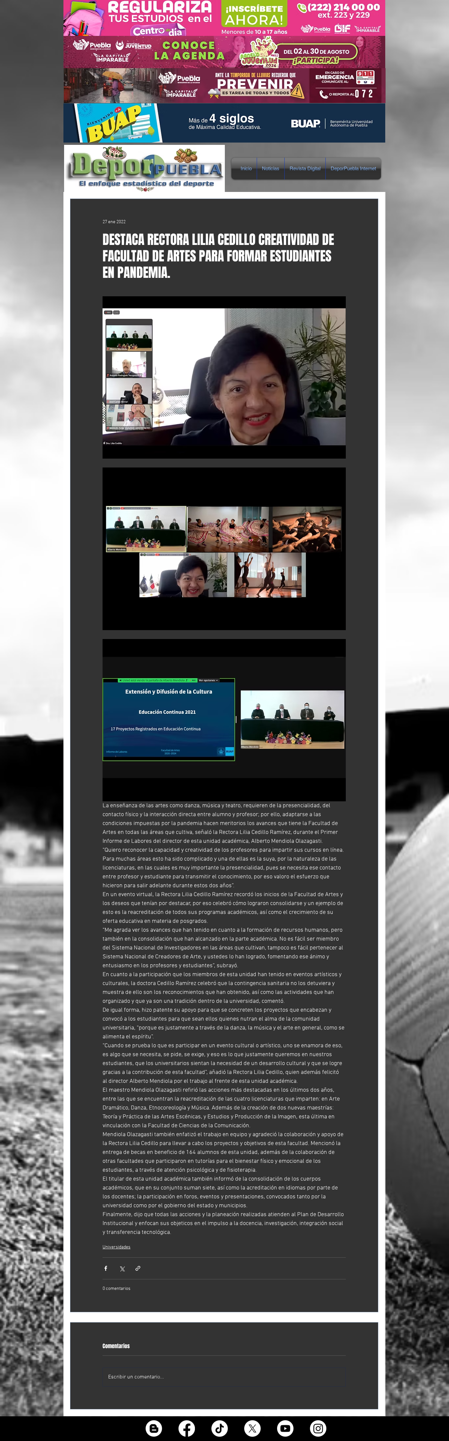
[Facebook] (186, 1428)
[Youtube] (285, 1428)
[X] (252, 1428)
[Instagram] (318, 1428)
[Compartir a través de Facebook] (106, 1268)
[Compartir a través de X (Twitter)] (122, 1268)
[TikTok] (219, 1428)
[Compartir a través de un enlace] (138, 1268)
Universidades (116, 1247)
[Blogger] (154, 1428)
